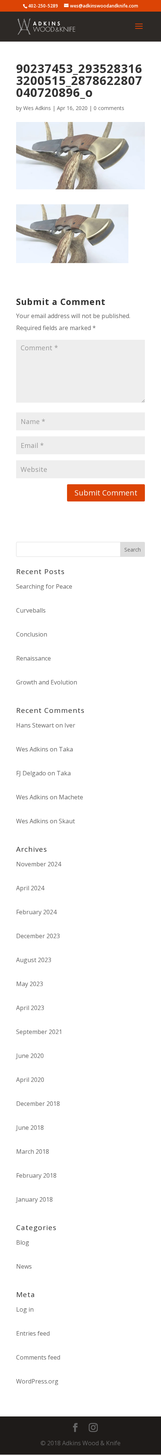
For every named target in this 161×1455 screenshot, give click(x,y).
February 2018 (36, 1175)
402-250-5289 (43, 6)
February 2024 (36, 912)
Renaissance (33, 658)
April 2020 (30, 1080)
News (24, 1266)
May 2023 (29, 984)
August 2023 (33, 960)
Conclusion (31, 634)
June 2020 (30, 1056)
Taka (66, 749)
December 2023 (38, 936)
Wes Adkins (37, 108)
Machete (71, 797)
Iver (69, 725)
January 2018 (34, 1199)
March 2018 (32, 1151)
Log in (25, 1309)
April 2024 (30, 888)
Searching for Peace (44, 586)
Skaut (67, 821)
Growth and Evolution (46, 682)
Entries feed (33, 1333)
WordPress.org (37, 1381)
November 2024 (38, 864)
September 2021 (39, 1032)
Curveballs (31, 610)
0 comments (109, 108)
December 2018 (38, 1103)
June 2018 (30, 1127)
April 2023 (30, 1008)
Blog (22, 1242)
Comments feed (38, 1357)
